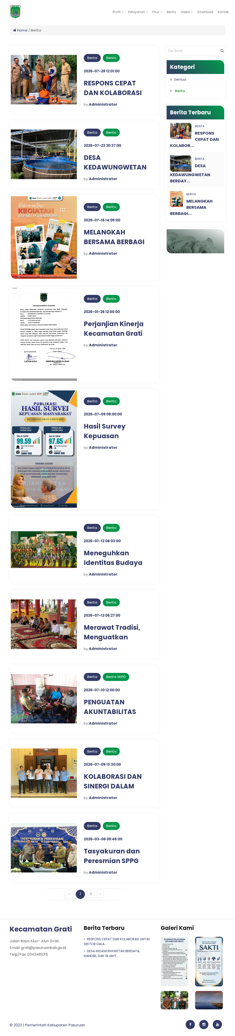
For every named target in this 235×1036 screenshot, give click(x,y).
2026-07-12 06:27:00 (102, 615)
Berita (171, 12)
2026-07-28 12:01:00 (102, 71)
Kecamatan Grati (41, 929)
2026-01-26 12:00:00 (102, 311)
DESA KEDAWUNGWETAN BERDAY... (190, 173)
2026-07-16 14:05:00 (102, 220)
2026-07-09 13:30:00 (102, 764)
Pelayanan (137, 12)
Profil (116, 12)
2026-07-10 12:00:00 (102, 690)
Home (22, 30)
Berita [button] (180, 90)
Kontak (223, 12)
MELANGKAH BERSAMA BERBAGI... (191, 207)
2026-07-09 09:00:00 (103, 414)
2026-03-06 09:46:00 (103, 839)
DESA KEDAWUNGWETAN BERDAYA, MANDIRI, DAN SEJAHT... (112, 953)
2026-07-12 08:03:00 (102, 541)
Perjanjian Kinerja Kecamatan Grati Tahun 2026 (114, 333)
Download (205, 12)
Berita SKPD (116, 676)
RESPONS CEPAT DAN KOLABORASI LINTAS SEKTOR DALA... (117, 941)
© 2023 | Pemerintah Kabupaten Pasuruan (47, 1025)
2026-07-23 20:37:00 (102, 145)
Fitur (156, 12)
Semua (180, 79)
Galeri (186, 12)
